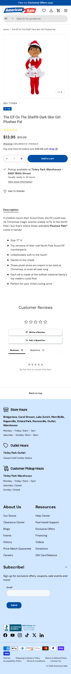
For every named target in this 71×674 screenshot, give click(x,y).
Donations (42, 548)
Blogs (6, 529)
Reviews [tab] (14, 350)
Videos (40, 542)
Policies (6, 658)
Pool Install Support (47, 522)
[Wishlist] (44, 10)
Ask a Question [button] (37, 340)
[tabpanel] (35, 251)
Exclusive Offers (45, 529)
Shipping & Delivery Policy (28, 658)
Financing (41, 535)
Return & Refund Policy (56, 658)
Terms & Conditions (36, 661)
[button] (58, 10)
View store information (20, 181)
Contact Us (56, 661)
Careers (8, 555)
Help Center (43, 515)
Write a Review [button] (37, 332)
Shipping (8, 143)
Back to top (35, 393)
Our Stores (9, 515)
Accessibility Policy (12, 661)
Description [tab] (10, 209)
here (50, 2)
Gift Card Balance (46, 555)
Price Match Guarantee (17, 548)
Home (6, 29)
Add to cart (47, 158)
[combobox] (35, 18)
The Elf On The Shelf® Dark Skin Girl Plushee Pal (33, 29)
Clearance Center (14, 522)
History (7, 542)
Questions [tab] (35, 350)
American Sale (60, 666)
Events (7, 535)
